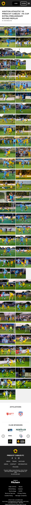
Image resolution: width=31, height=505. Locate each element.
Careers (20, 489)
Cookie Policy (9, 495)
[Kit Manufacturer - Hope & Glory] (21, 441)
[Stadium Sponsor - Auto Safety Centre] (10, 430)
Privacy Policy (22, 493)
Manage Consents (21, 495)
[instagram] (19, 458)
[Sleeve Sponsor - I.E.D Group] (21, 436)
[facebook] (12, 458)
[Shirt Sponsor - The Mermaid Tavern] (21, 430)
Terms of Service (10, 493)
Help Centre (12, 486)
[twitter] (15, 458)
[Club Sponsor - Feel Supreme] (10, 441)
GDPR (20, 491)
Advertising (12, 489)
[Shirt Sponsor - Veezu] (10, 436)
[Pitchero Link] (15, 483)
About (20, 486)
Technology (12, 491)
